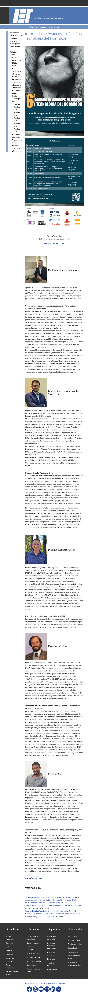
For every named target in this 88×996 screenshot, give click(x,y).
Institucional (14, 32)
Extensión (13, 41)
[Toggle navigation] (6, 3)
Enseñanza (42, 27)
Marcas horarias (33, 953)
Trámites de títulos (51, 964)
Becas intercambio (10, 966)
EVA (7, 947)
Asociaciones (52, 969)
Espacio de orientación (10, 959)
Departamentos (16, 35)
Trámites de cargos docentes (74, 963)
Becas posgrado (33, 943)
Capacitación (73, 948)
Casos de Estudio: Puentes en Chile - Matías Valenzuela (46, 911)
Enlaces (12, 54)
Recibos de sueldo (34, 961)
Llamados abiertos (30, 948)
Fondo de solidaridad (51, 953)
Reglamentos (32, 965)
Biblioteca (33, 27)
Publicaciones (15, 46)
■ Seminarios (17, 151)
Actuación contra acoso (12, 972)
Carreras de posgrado (51, 937)
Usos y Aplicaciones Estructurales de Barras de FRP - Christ (48, 897)
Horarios (9, 954)
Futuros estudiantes (10, 937)
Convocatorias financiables (32, 937)
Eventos (13, 57)
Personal (13, 49)
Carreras (9, 943)
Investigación (54, 27)
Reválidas (51, 959)
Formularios (72, 936)
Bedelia (9, 951)
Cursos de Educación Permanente (52, 946)
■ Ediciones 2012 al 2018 (16, 63)
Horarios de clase (33, 957)
